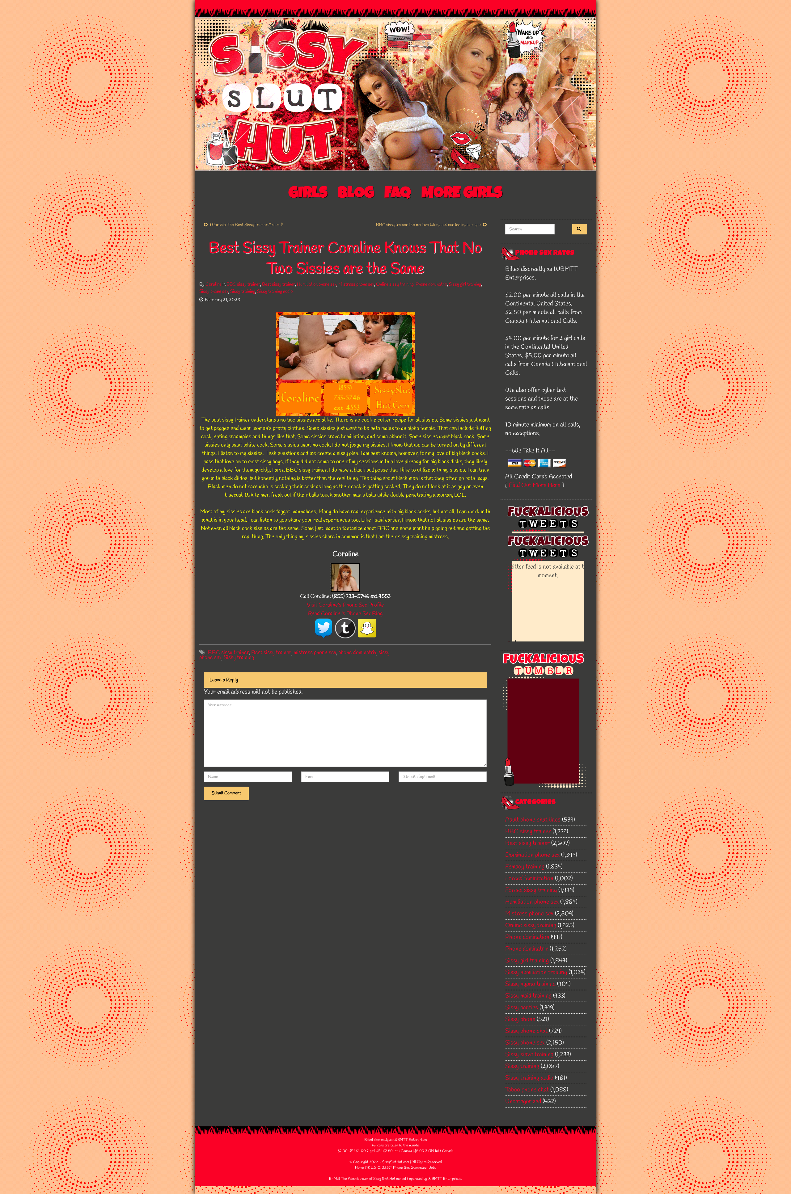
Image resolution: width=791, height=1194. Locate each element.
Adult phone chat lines (532, 820)
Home (359, 1167)
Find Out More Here (534, 485)
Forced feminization (529, 878)
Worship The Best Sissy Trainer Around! (246, 225)
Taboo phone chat (527, 1090)
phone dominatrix (357, 652)
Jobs (432, 1167)
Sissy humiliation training (536, 972)
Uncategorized (523, 1101)
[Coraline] (345, 577)
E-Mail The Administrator (348, 1178)
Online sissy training (395, 284)
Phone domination (527, 937)
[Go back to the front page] (395, 94)
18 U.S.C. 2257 (378, 1167)
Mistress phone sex (356, 284)
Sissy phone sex (213, 291)
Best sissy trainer (278, 284)
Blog (356, 194)
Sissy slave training (529, 1054)
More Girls (461, 194)
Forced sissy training (531, 890)
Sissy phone (520, 1019)
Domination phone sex (532, 855)
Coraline (213, 284)
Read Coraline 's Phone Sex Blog (345, 613)
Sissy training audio (275, 291)
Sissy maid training (528, 996)
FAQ (397, 194)
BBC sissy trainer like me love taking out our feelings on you (428, 225)
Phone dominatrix (431, 284)
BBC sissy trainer (243, 284)
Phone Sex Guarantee (410, 1167)
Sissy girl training (465, 284)
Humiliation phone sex (316, 284)
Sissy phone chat (526, 1031)
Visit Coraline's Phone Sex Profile (345, 605)
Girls (308, 194)
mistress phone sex (315, 652)
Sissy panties (521, 1007)
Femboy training (524, 867)
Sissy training (242, 291)
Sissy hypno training (530, 984)
